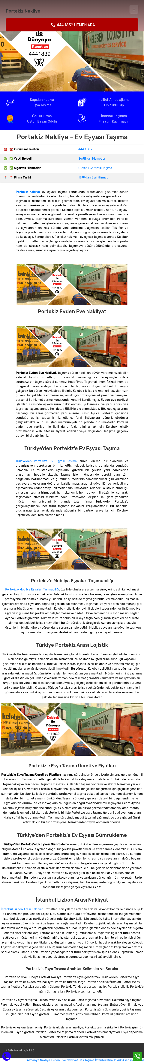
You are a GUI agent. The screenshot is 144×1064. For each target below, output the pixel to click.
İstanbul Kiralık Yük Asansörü (98, 1060)
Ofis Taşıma (69, 1060)
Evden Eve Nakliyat (47, 1060)
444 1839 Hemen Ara (76, 25)
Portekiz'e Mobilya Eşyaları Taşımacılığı (32, 589)
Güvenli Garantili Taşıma (95, 168)
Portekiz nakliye (28, 192)
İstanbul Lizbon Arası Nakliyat (22, 909)
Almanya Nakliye (21, 1060)
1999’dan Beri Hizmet (93, 177)
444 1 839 (85, 149)
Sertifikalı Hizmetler (91, 158)
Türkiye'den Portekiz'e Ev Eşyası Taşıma (46, 461)
